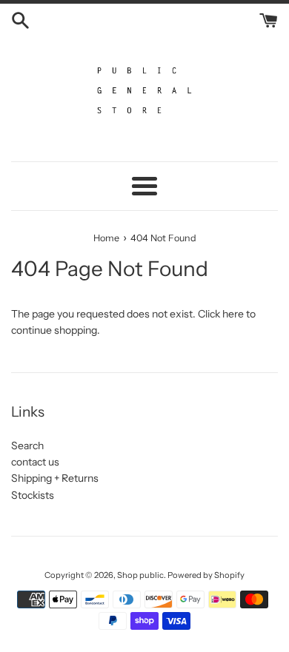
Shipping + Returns (55, 478)
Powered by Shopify (206, 575)
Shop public (140, 575)
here (233, 313)
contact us (35, 461)
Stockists (32, 495)
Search (27, 445)
